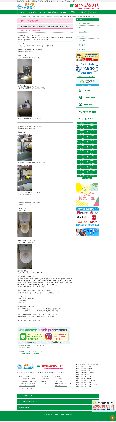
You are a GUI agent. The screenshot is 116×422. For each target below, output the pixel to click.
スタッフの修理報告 (46, 16)
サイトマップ (58, 381)
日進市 (92, 158)
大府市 (82, 150)
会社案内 (57, 376)
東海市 (92, 148)
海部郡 (92, 173)
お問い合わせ (58, 378)
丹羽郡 (82, 173)
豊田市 (92, 135)
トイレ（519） (83, 32)
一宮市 (92, 125)
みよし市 (92, 165)
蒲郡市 (82, 140)
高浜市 (82, 155)
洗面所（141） (83, 36)
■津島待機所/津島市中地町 (83, 382)
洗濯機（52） (83, 45)
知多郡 (82, 175)
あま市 (82, 168)
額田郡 (92, 175)
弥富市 (82, 165)
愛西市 (92, 160)
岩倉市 (92, 155)
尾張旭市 (92, 153)
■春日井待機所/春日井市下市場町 (85, 372)
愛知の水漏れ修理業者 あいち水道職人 (28, 16)
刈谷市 (82, 135)
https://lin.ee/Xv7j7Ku (24, 347)
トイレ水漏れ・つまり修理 (27, 378)
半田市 (92, 128)
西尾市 (92, 138)
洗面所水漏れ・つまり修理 (27, 386)
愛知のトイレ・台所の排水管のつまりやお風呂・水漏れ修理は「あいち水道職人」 (40, 372)
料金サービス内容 (24, 376)
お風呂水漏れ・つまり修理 (27, 383)
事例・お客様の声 (45, 376)
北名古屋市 (92, 163)
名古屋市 (82, 123)
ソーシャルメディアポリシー (63, 383)
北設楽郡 (87, 178)
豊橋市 (92, 123)
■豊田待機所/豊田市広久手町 (84, 368)
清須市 (82, 163)
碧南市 (92, 133)
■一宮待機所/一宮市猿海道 (83, 366)
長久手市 (92, 168)
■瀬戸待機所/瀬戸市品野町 (83, 378)
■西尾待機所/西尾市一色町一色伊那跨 (87, 384)
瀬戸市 (82, 128)
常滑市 (82, 143)
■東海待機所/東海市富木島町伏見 (85, 380)
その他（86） (83, 49)
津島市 (82, 133)
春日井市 (82, 130)
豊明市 (82, 158)
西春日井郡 (92, 170)
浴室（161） (82, 40)
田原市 (82, 160)
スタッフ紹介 (44, 383)
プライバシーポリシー (61, 386)
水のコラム (43, 381)
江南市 (92, 143)
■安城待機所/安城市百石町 (83, 376)
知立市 (82, 153)
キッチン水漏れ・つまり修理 (27, 381)
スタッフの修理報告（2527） (87, 23)
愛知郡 (82, 170)
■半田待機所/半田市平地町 (83, 386)
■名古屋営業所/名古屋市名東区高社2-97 (87, 364)
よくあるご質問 (44, 378)
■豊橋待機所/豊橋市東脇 (83, 370)
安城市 (82, 138)
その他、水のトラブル (25, 388)
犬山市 (92, 140)
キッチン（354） (84, 27)
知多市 (92, 150)
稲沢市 (92, 145)
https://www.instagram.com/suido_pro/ (28, 353)
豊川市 (92, 130)
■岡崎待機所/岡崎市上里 (83, 374)
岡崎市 (82, 125)
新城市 (82, 148)
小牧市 (82, 145)
